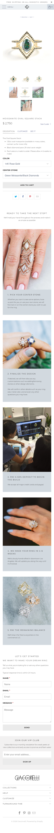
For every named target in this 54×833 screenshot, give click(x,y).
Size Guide (44, 124)
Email (6, 690)
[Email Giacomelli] (34, 813)
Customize (22, 131)
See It (32, 131)
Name (6, 678)
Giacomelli (21, 821)
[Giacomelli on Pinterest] (24, 813)
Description (9, 131)
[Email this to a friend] (37, 196)
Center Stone (10, 170)
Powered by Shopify (35, 821)
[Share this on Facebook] (23, 196)
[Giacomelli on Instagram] (29, 813)
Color (6, 158)
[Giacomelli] (27, 7)
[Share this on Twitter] (16, 196)
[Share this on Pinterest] (30, 196)
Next (31, 17)
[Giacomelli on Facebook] (20, 813)
